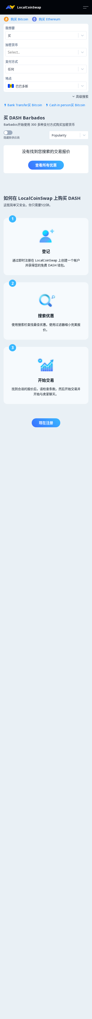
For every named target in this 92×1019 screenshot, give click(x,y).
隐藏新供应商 (12, 138)
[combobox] (8, 52)
